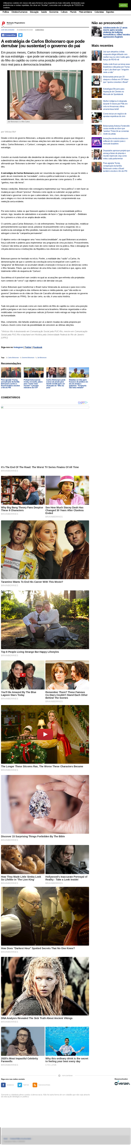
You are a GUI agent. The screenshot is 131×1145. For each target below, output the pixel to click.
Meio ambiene (85, 12)
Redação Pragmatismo (16, 23)
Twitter (28, 347)
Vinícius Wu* (10, 132)
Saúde (44, 12)
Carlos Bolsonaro (13, 357)
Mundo (73, 12)
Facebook (37, 347)
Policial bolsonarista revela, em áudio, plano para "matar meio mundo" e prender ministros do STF (33, 383)
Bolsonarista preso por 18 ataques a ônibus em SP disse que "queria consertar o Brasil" (115, 79)
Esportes (110, 12)
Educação (34, 12)
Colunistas (99, 12)
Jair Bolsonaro (7, 30)
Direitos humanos (19, 12)
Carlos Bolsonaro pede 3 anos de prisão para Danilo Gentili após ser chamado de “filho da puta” (55, 383)
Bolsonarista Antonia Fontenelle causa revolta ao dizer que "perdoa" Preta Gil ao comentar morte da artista (116, 130)
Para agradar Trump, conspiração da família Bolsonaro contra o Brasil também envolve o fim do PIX (10, 383)
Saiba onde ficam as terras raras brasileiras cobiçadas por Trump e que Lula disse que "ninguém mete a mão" (116, 68)
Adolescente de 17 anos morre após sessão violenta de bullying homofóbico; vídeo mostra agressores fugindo (116, 32)
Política (6, 12)
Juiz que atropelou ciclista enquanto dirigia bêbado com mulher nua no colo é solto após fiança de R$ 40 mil (116, 56)
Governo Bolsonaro (28, 357)
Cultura (64, 12)
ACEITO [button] (123, 5)
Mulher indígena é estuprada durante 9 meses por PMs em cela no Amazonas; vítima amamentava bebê (115, 105)
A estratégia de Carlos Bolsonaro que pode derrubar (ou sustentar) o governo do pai (43, 43)
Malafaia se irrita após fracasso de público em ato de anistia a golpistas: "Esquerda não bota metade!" (78, 383)
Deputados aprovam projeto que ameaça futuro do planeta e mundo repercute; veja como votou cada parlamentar (116, 154)
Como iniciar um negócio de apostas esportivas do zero (114, 115)
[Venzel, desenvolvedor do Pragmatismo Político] (122, 1082)
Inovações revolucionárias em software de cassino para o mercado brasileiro (115, 141)
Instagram (18, 347)
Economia (53, 12)
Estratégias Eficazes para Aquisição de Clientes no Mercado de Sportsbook (113, 91)
